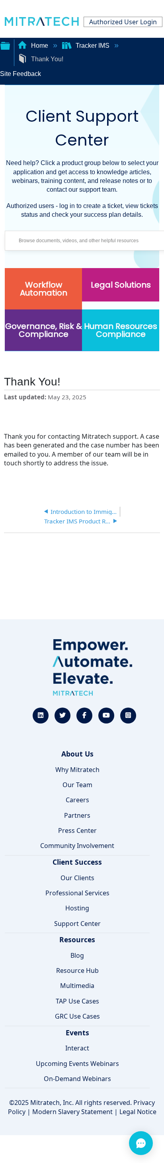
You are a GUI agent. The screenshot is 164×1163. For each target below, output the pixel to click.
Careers (77, 799)
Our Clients (77, 877)
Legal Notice (137, 1111)
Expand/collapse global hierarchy (5, 45)
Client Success (77, 862)
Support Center (77, 923)
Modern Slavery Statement (72, 1111)
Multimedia (77, 985)
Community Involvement (77, 845)
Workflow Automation (43, 288)
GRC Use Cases (77, 1016)
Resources (77, 939)
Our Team (77, 784)
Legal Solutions (121, 284)
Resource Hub (77, 970)
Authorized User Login (123, 22)
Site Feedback (20, 73)
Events (77, 1032)
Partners (77, 815)
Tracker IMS (92, 45)
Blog (77, 955)
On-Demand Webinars (77, 1078)
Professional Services (77, 893)
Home (39, 45)
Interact (77, 1048)
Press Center (77, 830)
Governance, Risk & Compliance (43, 330)
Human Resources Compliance (120, 330)
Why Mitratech (77, 769)
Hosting (77, 908)
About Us (77, 753)
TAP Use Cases (77, 1001)
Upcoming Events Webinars (77, 1063)
